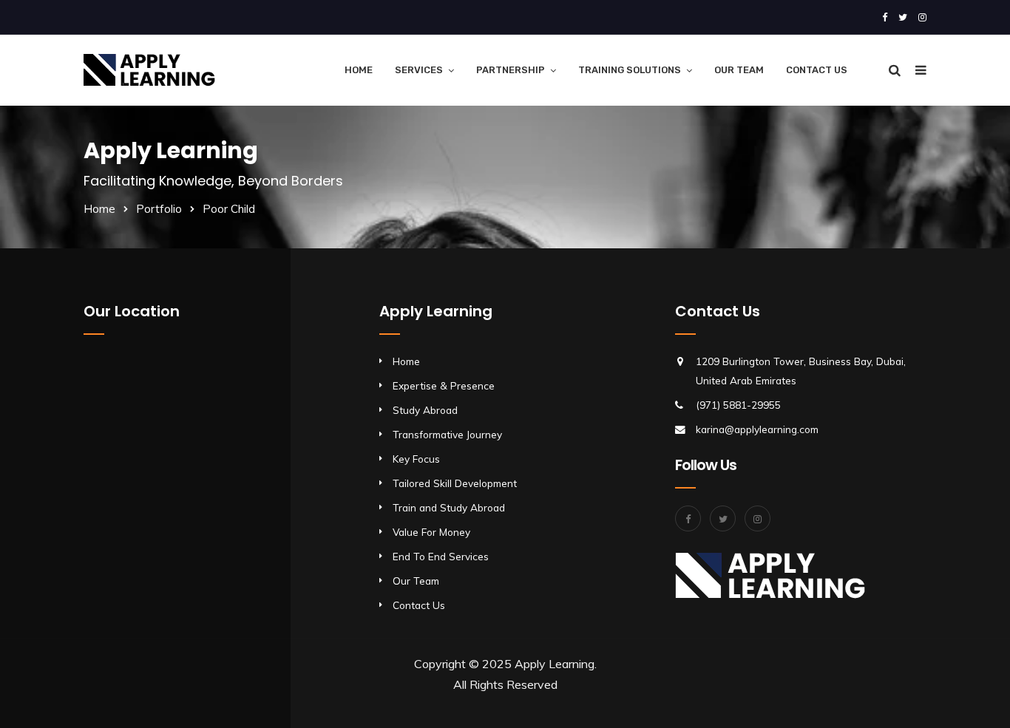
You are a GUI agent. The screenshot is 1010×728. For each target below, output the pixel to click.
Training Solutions (629, 69)
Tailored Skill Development (455, 483)
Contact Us (816, 69)
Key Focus (416, 458)
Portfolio (159, 209)
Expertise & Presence (444, 385)
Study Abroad (425, 410)
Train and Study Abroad (449, 507)
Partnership (510, 69)
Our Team (739, 69)
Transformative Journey (447, 434)
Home (359, 69)
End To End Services (441, 556)
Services (419, 69)
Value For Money (431, 531)
